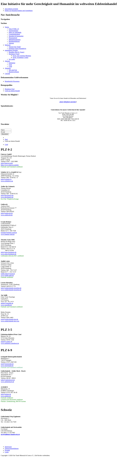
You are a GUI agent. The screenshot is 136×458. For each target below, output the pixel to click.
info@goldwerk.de (7, 213)
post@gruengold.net (7, 364)
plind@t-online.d (6, 341)
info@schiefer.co (6, 179)
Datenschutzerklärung (12, 448)
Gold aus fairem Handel (12, 91)
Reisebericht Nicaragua (12, 81)
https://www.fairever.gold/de (10, 165)
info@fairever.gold (7, 163)
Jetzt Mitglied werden (67, 102)
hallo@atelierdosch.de (8, 380)
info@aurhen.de (6, 394)
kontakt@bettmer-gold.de (9, 232)
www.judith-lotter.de (7, 275)
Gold (6, 144)
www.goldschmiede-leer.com (10, 321)
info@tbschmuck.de (7, 195)
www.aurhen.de (6, 396)
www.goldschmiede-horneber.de (11, 290)
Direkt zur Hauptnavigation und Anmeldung (19, 10)
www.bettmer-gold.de (8, 234)
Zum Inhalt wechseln (11, 9)
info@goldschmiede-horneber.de (11, 288)
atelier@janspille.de (7, 303)
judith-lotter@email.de (8, 274)
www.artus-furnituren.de (8, 254)
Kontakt (7, 450)
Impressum (8, 447)
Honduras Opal (9, 89)
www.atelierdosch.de (7, 382)
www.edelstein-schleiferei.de (10, 343)
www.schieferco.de (7, 181)
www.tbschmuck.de (7, 197)
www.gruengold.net (7, 365)
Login (7, 452)
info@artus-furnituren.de (8, 252)
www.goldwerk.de (7, 215)
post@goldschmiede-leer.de (9, 319)
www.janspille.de (6, 305)
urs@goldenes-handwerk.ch (10, 434)
